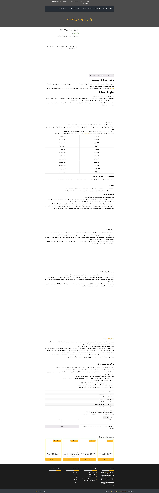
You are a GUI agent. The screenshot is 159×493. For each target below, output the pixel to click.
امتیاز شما (111, 417)
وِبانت (36, 491)
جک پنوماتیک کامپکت (109, 338)
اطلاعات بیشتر (71, 459)
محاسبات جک (87, 133)
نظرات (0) (92, 75)
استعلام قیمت (72, 8)
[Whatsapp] (87, 483)
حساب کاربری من (97, 8)
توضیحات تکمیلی (101, 75)
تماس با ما (65, 8)
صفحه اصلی (110, 8)
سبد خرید (90, 8)
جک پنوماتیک (111, 88)
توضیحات (109, 75)
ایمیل (60, 419)
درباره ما (60, 8)
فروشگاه (105, 8)
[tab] (110, 75)
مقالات (78, 8)
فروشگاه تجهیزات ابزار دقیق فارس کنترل (119, 491)
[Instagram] (90, 483)
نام (79, 419)
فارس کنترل (106, 472)
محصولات (84, 8)
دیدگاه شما (111, 419)
